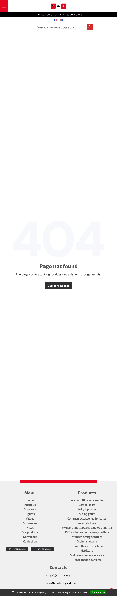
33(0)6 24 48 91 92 (61, 575)
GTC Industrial (19, 549)
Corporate (30, 509)
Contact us (30, 541)
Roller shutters (87, 523)
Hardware (87, 551)
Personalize (98, 592)
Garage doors (87, 505)
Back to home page (58, 285)
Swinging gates (87, 509)
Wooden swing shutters (87, 537)
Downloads (30, 537)
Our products (30, 532)
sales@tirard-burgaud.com (60, 582)
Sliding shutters (87, 541)
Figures (30, 514)
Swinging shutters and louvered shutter (87, 528)
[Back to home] (59, 6)
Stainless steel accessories (87, 555)
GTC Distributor (44, 549)
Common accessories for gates (86, 518)
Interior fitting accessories (87, 500)
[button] (4, 6)
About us (30, 505)
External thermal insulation (87, 546)
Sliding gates (87, 514)
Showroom (30, 523)
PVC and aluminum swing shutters (87, 532)
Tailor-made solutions (87, 560)
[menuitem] (55, 20)
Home (30, 500)
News (30, 528)
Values (30, 518)
